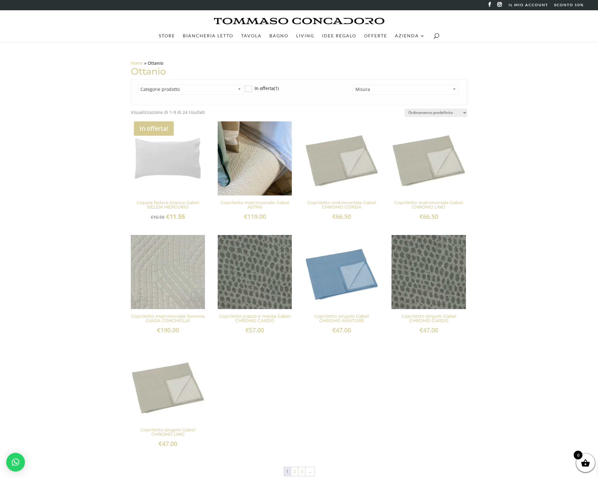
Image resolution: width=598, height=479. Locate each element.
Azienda (407, 36)
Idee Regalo (339, 36)
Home (137, 63)
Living (305, 36)
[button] (15, 462)
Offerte (375, 36)
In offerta (266, 88)
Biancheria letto (208, 36)
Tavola (251, 36)
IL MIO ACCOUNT (528, 5)
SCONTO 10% (569, 5)
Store (167, 36)
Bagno (278, 36)
